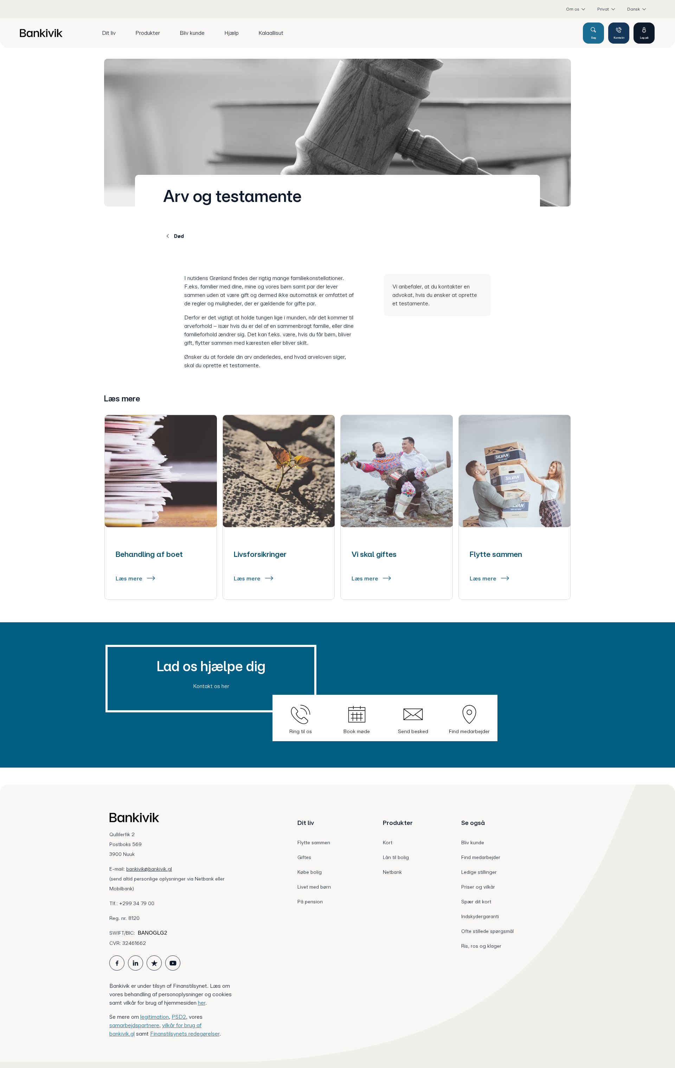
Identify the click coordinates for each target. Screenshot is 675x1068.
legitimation (154, 1016)
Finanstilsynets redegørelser (184, 1033)
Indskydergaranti (480, 916)
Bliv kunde (472, 842)
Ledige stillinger (479, 872)
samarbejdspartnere (134, 1025)
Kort (387, 842)
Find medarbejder (480, 857)
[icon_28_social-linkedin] (135, 963)
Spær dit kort (476, 901)
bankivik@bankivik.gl (149, 869)
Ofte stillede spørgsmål (487, 931)
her (201, 1002)
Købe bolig (309, 872)
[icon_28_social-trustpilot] (154, 963)
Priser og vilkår (478, 887)
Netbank (392, 872)
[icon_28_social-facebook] (116, 963)
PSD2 (179, 1016)
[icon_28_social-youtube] (172, 963)
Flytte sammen (313, 842)
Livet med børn (314, 887)
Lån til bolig (396, 857)
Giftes (304, 857)
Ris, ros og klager (481, 946)
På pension (310, 901)
